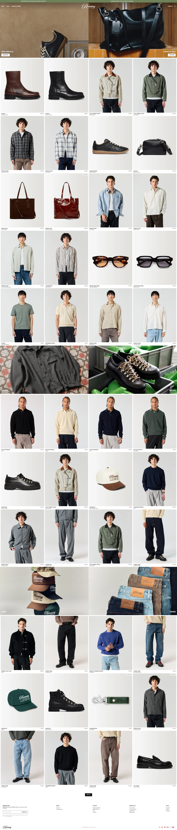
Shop (2, 6)
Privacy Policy (9, 816)
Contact (94, 812)
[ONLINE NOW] (44, 30)
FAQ (94, 810)
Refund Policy (132, 812)
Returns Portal (96, 809)
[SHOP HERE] (132, 30)
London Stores (16, 6)
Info (7, 6)
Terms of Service (132, 809)
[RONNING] (7, 827)
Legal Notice (131, 810)
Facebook (168, 810)
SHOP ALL (88, 794)
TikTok (167, 809)
